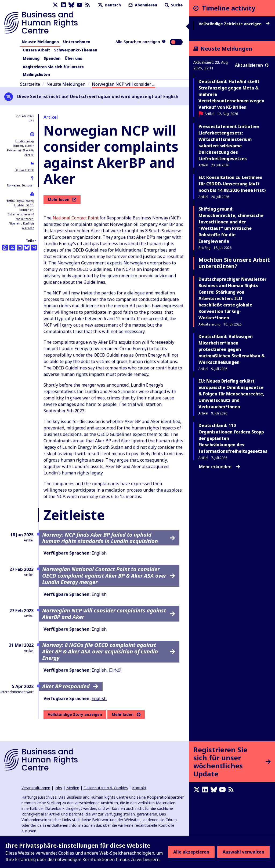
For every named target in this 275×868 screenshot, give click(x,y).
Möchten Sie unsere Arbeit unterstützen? (234, 263)
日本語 (115, 670)
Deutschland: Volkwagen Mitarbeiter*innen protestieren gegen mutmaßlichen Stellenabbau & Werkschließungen (231, 349)
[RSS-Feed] (87, 5)
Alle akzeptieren (191, 852)
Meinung (31, 58)
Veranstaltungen (35, 787)
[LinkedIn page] (63, 5)
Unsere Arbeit (36, 50)
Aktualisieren (249, 65)
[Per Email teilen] (34, 247)
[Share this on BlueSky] (27, 247)
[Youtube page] (79, 5)
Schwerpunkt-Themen (75, 50)
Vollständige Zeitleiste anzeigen (231, 23)
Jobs (58, 787)
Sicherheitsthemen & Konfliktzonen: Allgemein (21, 218)
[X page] (55, 5)
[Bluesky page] (71, 5)
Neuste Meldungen (40, 41)
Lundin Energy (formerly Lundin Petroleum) (20, 145)
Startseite (30, 84)
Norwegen (13, 185)
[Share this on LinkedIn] (20, 247)
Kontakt (139, 787)
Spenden (52, 58)
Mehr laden (122, 714)
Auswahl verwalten (243, 852)
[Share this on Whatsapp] (5, 247)
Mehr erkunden (215, 467)
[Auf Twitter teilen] (12, 247)
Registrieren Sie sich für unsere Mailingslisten (53, 70)
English (99, 553)
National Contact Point (76, 218)
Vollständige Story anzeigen (75, 714)
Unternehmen (76, 41)
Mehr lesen (58, 199)
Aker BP (29, 155)
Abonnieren (145, 5)
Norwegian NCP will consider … (123, 84)
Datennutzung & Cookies (106, 787)
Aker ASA (28, 150)
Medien (72, 787)
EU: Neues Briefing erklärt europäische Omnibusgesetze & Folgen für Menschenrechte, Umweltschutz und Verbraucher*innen (231, 394)
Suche (176, 5)
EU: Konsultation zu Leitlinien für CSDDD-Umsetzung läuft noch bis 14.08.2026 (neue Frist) (232, 183)
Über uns (73, 58)
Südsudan (28, 185)
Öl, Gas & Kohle (24, 170)
